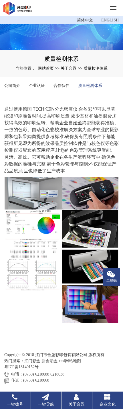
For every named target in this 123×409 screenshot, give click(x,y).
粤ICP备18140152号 (21, 367)
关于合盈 (69, 68)
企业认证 (37, 85)
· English (109, 20)
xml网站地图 (70, 361)
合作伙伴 (61, 85)
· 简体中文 (83, 20)
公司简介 (12, 85)
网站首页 (46, 68)
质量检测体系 (96, 68)
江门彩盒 (32, 361)
